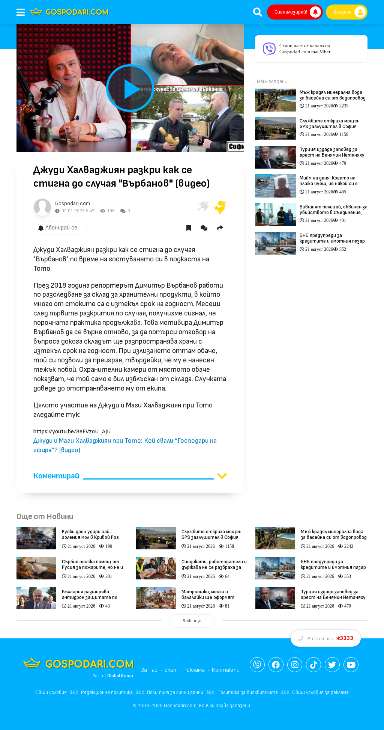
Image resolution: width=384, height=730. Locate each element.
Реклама (194, 670)
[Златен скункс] (220, 207)
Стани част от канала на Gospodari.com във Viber (304, 48)
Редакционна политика (107, 692)
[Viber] (257, 664)
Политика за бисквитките (248, 692)
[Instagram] (294, 664)
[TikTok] (313, 664)
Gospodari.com (72, 203)
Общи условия (51, 692)
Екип (170, 670)
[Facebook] (276, 664)
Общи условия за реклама (320, 692)
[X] (332, 664)
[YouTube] (351, 664)
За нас (149, 670)
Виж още (192, 621)
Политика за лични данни (175, 692)
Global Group (120, 676)
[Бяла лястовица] (202, 207)
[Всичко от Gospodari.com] (42, 207)
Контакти (226, 670)
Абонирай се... (63, 227)
